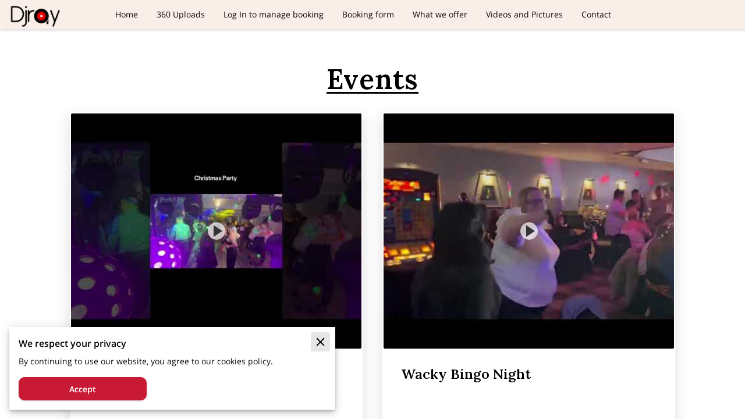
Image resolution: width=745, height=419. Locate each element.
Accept (82, 389)
